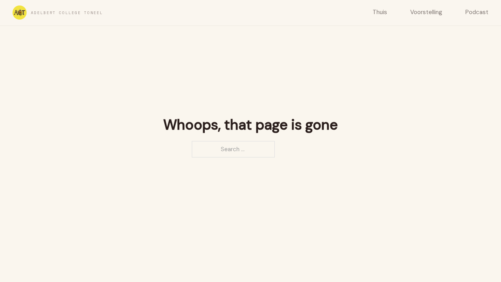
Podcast (476, 12)
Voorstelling (426, 12)
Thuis (380, 12)
